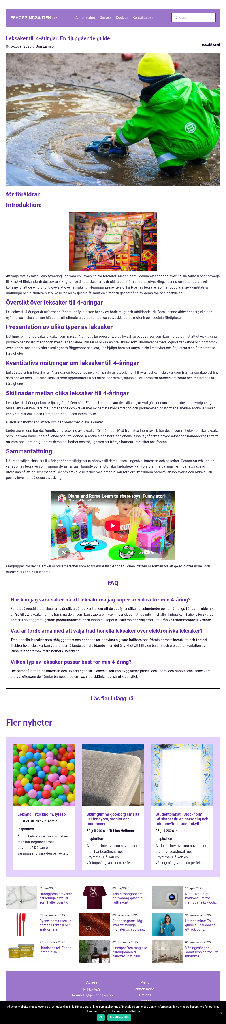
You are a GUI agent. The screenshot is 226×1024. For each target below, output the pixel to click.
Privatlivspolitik (119, 1017)
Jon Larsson (46, 46)
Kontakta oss (143, 17)
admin (52, 821)
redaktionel (211, 44)
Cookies (122, 17)
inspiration (25, 829)
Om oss (105, 17)
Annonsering (85, 17)
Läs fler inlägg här (113, 698)
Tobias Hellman (121, 831)
